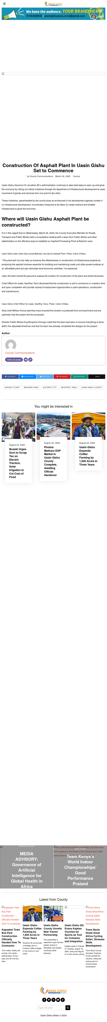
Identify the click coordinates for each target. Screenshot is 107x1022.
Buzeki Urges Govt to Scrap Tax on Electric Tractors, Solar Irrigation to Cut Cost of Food (18, 463)
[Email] (26, 360)
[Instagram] (53, 1000)
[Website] (30, 360)
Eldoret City (50, 387)
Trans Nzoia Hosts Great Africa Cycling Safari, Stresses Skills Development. (95, 937)
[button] (67, 1007)
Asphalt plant (12, 387)
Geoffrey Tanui (69, 387)
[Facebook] (44, 1000)
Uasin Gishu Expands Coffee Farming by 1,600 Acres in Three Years (88, 456)
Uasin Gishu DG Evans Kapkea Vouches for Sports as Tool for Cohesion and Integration (74, 933)
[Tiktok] (63, 1000)
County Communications (41, 176)
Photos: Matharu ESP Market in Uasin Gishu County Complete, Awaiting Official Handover (52, 461)
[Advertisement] (53, 45)
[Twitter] (49, 1000)
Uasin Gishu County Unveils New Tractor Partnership (53, 930)
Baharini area (31, 387)
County (76, 176)
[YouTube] (58, 1000)
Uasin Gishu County (91, 387)
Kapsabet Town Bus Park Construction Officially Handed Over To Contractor (11, 937)
